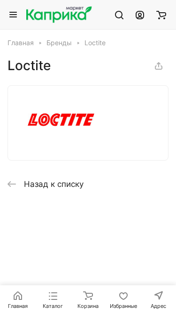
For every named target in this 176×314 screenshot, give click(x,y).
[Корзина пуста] (161, 14)
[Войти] (140, 14)
